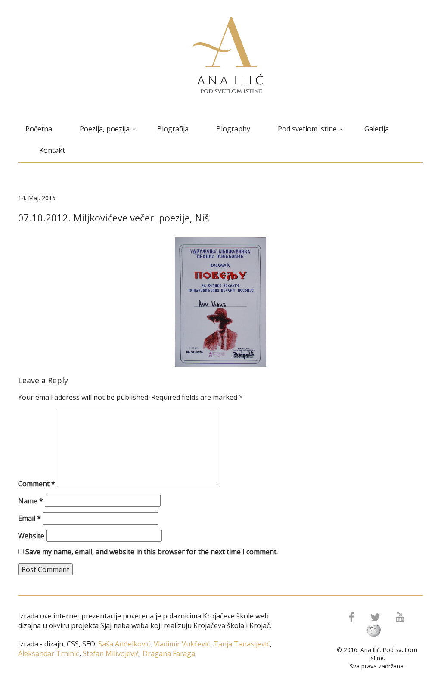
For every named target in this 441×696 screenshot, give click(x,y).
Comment (36, 483)
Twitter (376, 617)
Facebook (350, 617)
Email (29, 518)
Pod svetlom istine (307, 129)
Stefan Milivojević (110, 653)
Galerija (376, 129)
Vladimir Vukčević (181, 644)
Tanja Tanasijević (242, 644)
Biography (233, 129)
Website (31, 536)
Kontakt (52, 150)
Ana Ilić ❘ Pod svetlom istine (227, 55)
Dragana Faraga (168, 653)
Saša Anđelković (124, 644)
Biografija (173, 129)
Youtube (401, 617)
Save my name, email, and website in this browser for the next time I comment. (151, 551)
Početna (38, 129)
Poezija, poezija (105, 129)
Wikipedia (376, 630)
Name (30, 501)
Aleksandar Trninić (48, 653)
